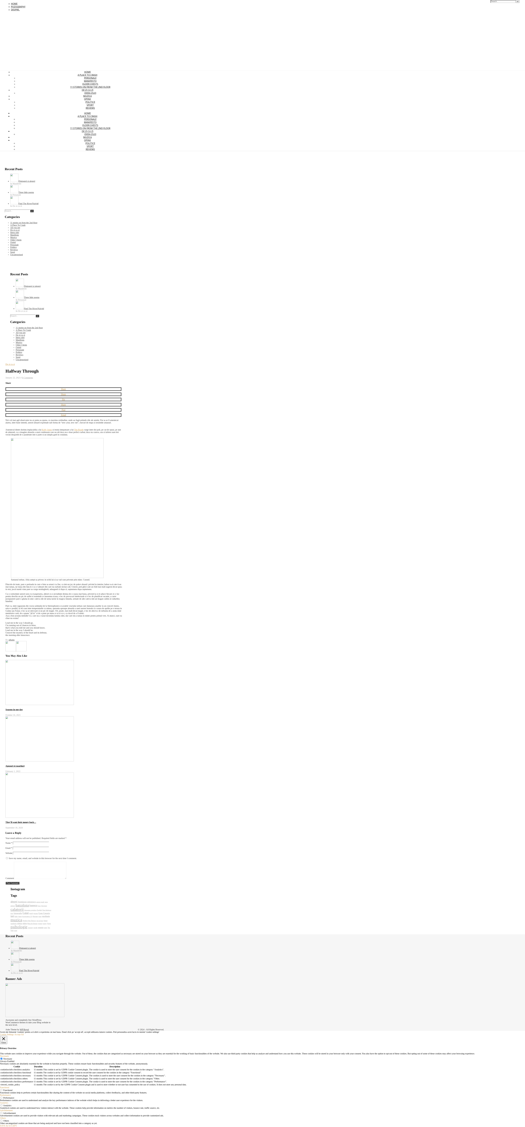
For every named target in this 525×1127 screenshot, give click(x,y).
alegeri (14, 901)
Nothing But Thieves (29, 920)
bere (39, 906)
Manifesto (90, 80)
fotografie (18, 913)
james (20, 916)
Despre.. (15, 9)
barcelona (22, 905)
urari (15, 930)
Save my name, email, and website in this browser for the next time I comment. (43, 858)
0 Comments (27, 378)
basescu (33, 905)
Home (14, 3)
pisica (19, 923)
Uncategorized (16, 254)
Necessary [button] (4, 1056)
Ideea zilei (90, 93)
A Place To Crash (87, 74)
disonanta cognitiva (30, 910)
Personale (90, 77)
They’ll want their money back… (20, 822)
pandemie (14, 923)
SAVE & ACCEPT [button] (8, 1126)
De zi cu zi (87, 90)
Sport (90, 105)
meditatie (46, 916)
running (30, 927)
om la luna (39, 920)
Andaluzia (22, 902)
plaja (25, 923)
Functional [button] (4, 1087)
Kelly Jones (47, 430)
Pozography (18, 6)
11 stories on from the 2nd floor (90, 86)
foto (12, 913)
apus (46, 902)
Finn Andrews (46, 910)
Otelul (45, 920)
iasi (12, 916)
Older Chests (90, 83)
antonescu (31, 902)
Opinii (87, 99)
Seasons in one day (14, 709)
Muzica (87, 96)
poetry (45, 923)
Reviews (90, 108)
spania (40, 927)
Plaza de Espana (32, 923)
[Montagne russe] (21, 650)
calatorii (17, 909)
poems (40, 923)
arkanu (11, 640)
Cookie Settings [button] (7, 1034)
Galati (26, 913)
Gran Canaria (44, 913)
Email (8, 848)
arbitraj (13, 906)
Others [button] (3, 1118)
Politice (90, 102)
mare (40, 916)
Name (8, 843)
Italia (16, 916)
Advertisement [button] (6, 1110)
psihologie (19, 927)
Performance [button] (5, 1095)
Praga (49, 923)
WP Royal (24, 1029)
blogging (44, 906)
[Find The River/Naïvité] (10, 650)
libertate (35, 916)
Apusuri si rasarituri (14, 766)
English (39, 910)
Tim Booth (78, 430)
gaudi (31, 913)
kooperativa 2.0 (27, 916)
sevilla (35, 927)
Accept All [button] (19, 1034)
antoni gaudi (40, 902)
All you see (15, 227)
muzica (16, 920)
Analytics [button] (4, 1103)
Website (8, 853)
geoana (35, 913)
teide (45, 927)
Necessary (7, 1059)
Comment (9, 878)
